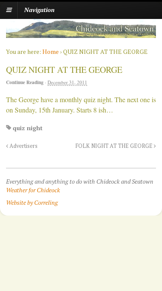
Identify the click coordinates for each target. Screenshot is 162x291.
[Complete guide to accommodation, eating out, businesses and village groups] (81, 33)
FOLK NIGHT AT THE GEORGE (115, 146)
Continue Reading (25, 82)
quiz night (28, 128)
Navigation (39, 10)
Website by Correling (32, 202)
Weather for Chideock (33, 190)
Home (50, 51)
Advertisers (23, 146)
